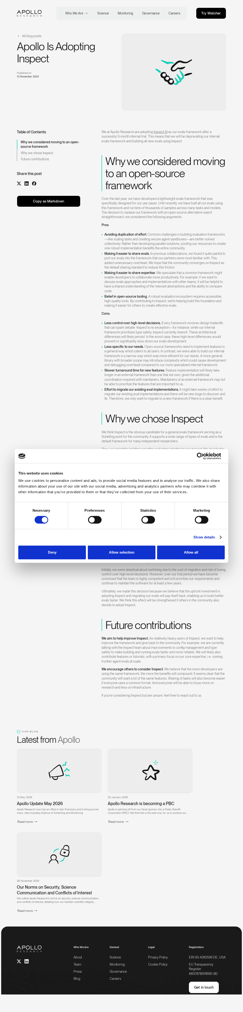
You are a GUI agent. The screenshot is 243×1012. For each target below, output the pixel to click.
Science (115, 957)
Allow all (191, 552)
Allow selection (121, 552)
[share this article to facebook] (34, 183)
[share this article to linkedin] (26, 183)
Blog (77, 978)
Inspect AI (161, 132)
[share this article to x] (19, 183)
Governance (118, 971)
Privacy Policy (158, 957)
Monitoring (117, 964)
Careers (115, 978)
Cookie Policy (158, 964)
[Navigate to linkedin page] (26, 961)
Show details (204, 537)
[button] (75, 13)
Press (78, 971)
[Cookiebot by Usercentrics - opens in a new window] (204, 456)
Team (77, 964)
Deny (52, 552)
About (78, 957)
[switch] (95, 520)
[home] (29, 13)
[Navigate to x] (19, 961)
